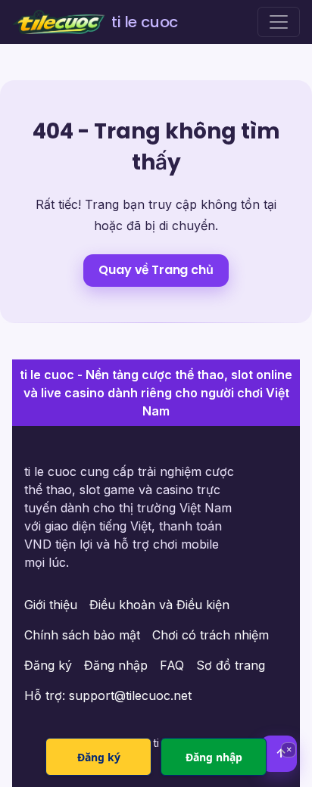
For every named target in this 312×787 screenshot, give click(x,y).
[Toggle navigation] (278, 22)
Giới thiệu (50, 604)
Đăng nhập (116, 665)
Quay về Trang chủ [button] (155, 269)
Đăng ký (48, 665)
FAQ (172, 665)
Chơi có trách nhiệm (210, 634)
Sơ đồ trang (230, 665)
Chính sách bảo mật (82, 634)
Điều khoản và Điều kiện (159, 604)
